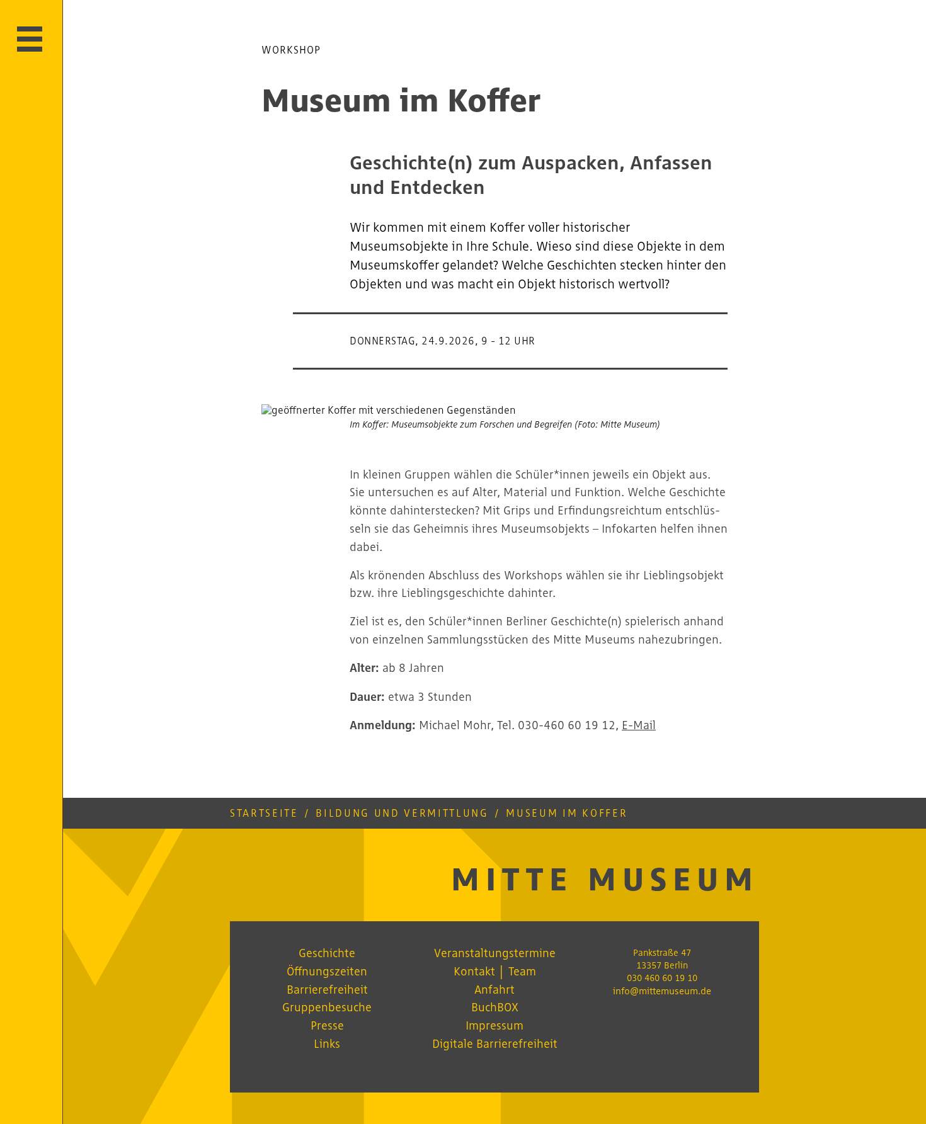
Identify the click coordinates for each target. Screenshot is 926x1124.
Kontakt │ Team (495, 971)
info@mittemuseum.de (662, 991)
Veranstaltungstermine (495, 953)
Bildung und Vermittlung (402, 813)
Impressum (494, 1025)
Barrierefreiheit (327, 989)
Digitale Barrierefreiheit (494, 1043)
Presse (327, 1025)
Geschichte (327, 953)
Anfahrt (494, 989)
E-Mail (639, 725)
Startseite (264, 813)
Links (327, 1043)
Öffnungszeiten (327, 971)
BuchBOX (494, 1007)
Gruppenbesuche (327, 1007)
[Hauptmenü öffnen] (29, 39)
